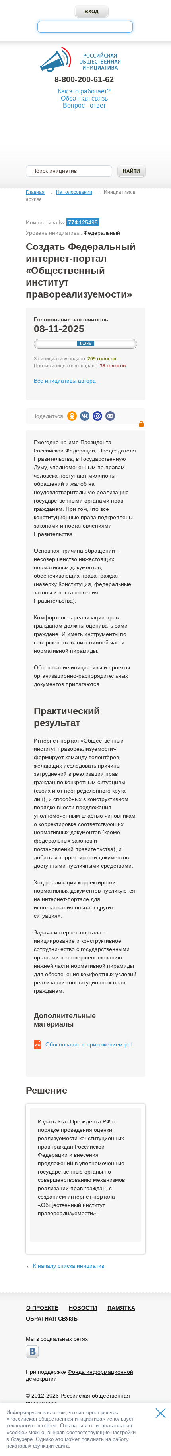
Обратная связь (84, 98)
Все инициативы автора (65, 380)
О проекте (42, 1308)
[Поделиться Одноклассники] (72, 416)
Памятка (121, 1308)
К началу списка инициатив (68, 1266)
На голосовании (74, 192)
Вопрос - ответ (84, 105)
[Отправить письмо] (110, 416)
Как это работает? (84, 91)
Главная (35, 192)
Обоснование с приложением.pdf (88, 1044)
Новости (83, 1308)
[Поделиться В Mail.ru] (97, 416)
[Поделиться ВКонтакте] (84, 416)
